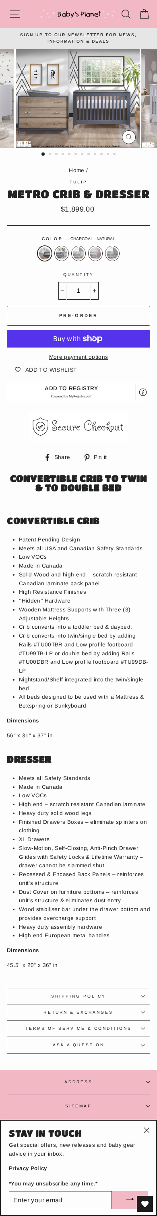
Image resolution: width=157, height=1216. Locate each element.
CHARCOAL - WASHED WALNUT (61, 253)
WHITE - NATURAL (95, 253)
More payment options (78, 357)
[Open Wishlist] (145, 1204)
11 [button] (109, 155)
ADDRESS (78, 1082)
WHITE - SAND (112, 253)
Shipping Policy (78, 996)
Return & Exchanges (78, 1012)
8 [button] (89, 155)
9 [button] (96, 155)
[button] (78, 392)
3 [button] (57, 155)
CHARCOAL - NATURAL (45, 253)
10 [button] (102, 155)
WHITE (78, 253)
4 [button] (64, 155)
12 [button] (115, 155)
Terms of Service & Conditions (78, 1028)
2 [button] (51, 155)
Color (78, 239)
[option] (78, 38)
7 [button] (83, 155)
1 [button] (43, 154)
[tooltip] (143, 392)
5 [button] (70, 155)
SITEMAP (78, 1106)
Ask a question (78, 1045)
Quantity (78, 274)
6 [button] (76, 155)
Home (76, 170)
